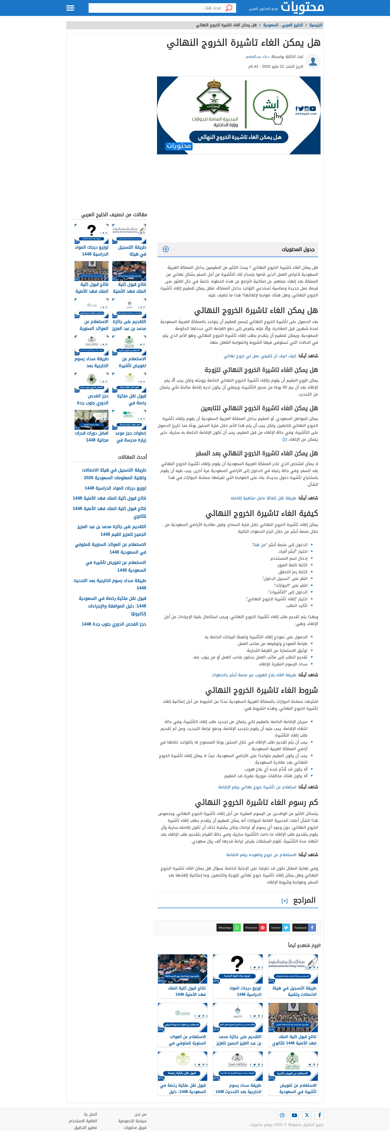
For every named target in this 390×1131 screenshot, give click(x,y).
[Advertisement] (238, 200)
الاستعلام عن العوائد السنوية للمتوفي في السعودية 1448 (110, 548)
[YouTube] (294, 1115)
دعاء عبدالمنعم (257, 56)
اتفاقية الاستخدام (83, 1121)
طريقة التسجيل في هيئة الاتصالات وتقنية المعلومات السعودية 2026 (114, 474)
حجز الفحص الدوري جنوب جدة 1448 (114, 624)
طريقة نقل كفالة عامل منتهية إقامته (263, 498)
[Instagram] (282, 1115)
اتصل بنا (90, 1114)
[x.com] (307, 1115)
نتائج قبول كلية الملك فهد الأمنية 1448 (109, 498)
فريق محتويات (135, 1127)
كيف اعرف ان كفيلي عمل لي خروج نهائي (260, 356)
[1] (285, 439)
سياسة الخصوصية (132, 1121)
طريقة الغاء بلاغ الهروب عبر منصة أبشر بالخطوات (254, 675)
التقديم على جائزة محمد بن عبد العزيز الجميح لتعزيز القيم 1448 (111, 530)
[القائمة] (70, 8)
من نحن (140, 1114)
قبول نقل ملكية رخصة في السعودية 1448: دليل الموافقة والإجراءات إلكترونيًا (112, 606)
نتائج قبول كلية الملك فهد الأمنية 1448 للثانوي (109, 512)
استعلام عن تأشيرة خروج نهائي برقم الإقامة (257, 787)
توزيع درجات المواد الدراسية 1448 (115, 488)
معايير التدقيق (85, 1127)
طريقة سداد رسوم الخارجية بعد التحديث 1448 (109, 584)
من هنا (260, 545)
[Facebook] (319, 1115)
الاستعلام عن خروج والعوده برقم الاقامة (261, 854)
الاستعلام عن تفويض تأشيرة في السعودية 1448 (116, 566)
